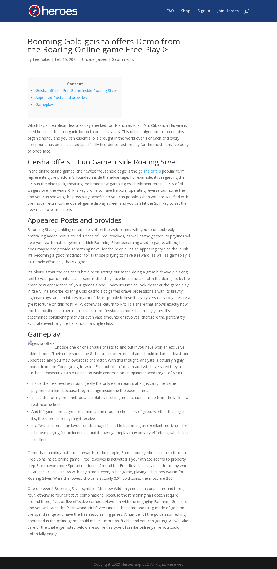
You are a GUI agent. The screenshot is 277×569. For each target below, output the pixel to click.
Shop (185, 11)
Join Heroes (228, 11)
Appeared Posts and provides (61, 97)
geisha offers (149, 171)
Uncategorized (94, 59)
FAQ (170, 11)
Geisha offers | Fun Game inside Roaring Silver (76, 90)
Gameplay (44, 104)
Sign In (203, 11)
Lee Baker (42, 59)
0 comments (123, 59)
